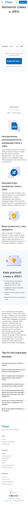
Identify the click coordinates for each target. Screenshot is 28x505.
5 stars (18, 110)
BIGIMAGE (4, 460)
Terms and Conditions (8, 481)
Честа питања (6, 444)
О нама (4, 477)
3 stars (14, 110)
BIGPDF (4, 453)
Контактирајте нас (7, 484)
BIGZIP (3, 463)
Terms (18, 498)
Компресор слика (7, 456)
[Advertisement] (14, 29)
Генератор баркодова (8, 465)
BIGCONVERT (5, 458)
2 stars (12, 110)
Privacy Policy (5, 479)
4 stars (16, 110)
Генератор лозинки (7, 467)
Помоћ (4, 439)
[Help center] (16, 2)
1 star (10, 110)
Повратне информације (8, 441)
